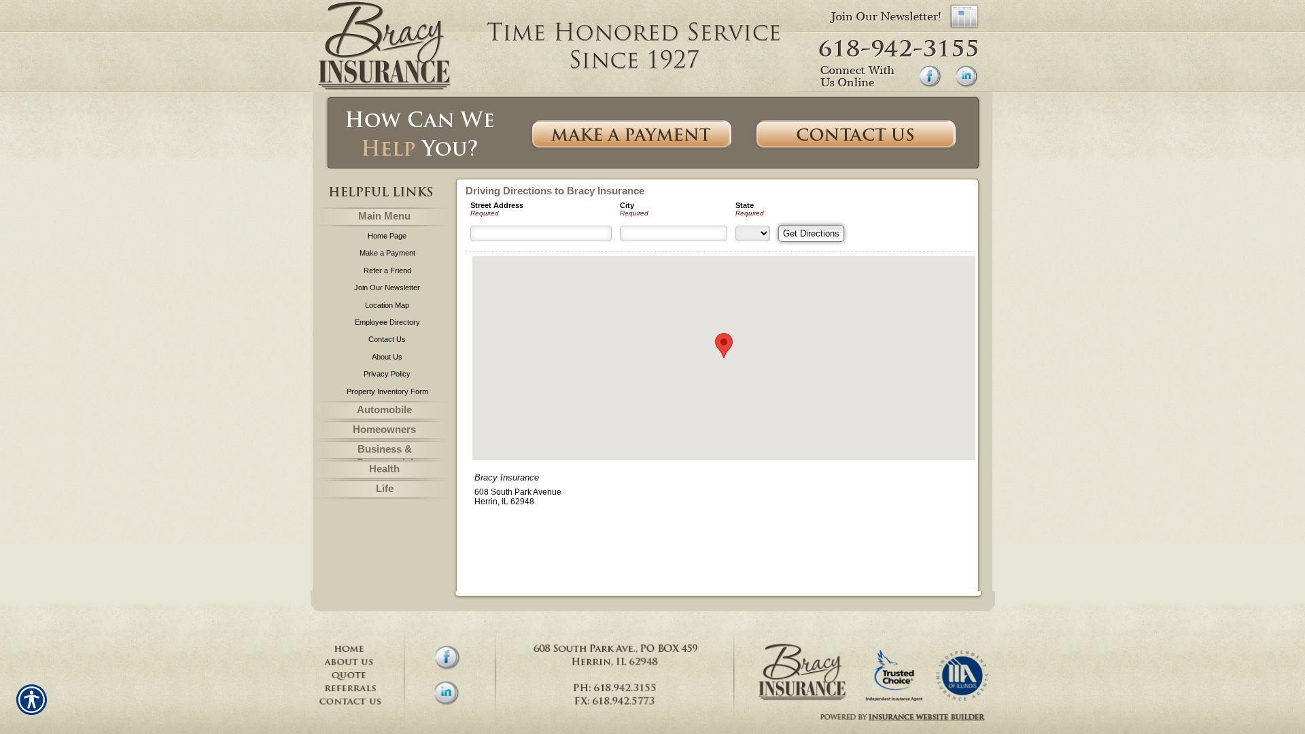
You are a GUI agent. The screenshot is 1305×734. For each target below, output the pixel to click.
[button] (724, 345)
